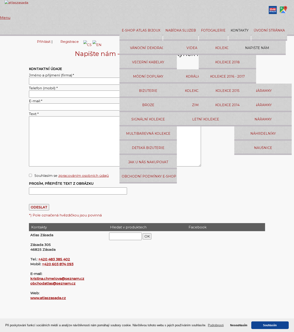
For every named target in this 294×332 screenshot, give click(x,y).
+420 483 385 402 (54, 259)
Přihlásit (44, 41)
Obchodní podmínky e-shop (149, 176)
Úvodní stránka (269, 30)
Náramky (263, 91)
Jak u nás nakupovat (148, 162)
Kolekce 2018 (227, 62)
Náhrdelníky (263, 133)
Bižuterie (148, 91)
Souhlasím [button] (270, 325)
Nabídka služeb (180, 30)
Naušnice (263, 148)
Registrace (69, 41)
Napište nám (257, 48)
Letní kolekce (205, 119)
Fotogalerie (213, 30)
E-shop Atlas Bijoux (141, 30)
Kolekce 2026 (227, 48)
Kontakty (240, 30)
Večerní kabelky (148, 62)
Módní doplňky (148, 76)
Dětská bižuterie (148, 148)
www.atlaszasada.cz (48, 298)
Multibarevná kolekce (148, 133)
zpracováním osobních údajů (83, 175)
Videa (192, 48)
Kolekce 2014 (227, 105)
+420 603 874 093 (58, 264)
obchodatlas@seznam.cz (53, 283)
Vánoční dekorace (148, 48)
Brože (148, 105)
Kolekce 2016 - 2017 (227, 76)
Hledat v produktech (128, 227)
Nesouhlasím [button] (238, 325)
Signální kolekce (148, 119)
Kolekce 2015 (227, 91)
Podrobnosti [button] (216, 325)
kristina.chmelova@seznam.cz (57, 278)
